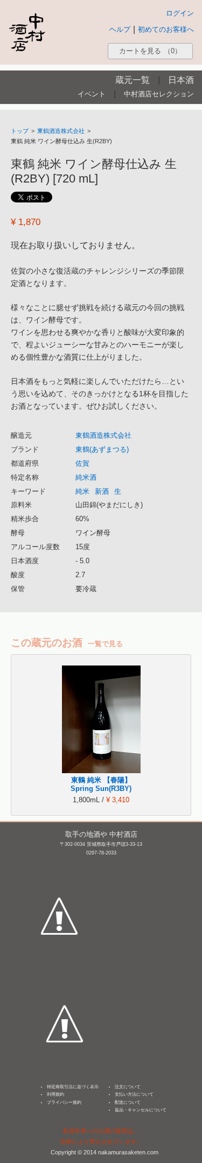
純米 (82, 491)
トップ (20, 131)
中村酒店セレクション (159, 94)
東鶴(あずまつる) (102, 449)
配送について (128, 1102)
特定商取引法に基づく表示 (73, 1086)
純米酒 (85, 477)
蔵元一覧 (132, 80)
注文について (128, 1086)
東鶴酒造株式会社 (61, 131)
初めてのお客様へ (166, 29)
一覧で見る (105, 644)
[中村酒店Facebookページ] (59, 866)
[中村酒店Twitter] (65, 973)
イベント (92, 94)
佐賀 (82, 463)
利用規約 (55, 1094)
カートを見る (150, 51)
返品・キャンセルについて (140, 1110)
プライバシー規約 (64, 1102)
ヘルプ (119, 29)
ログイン (180, 13)
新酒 (102, 491)
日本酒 (181, 80)
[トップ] (27, 32)
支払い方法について (134, 1094)
